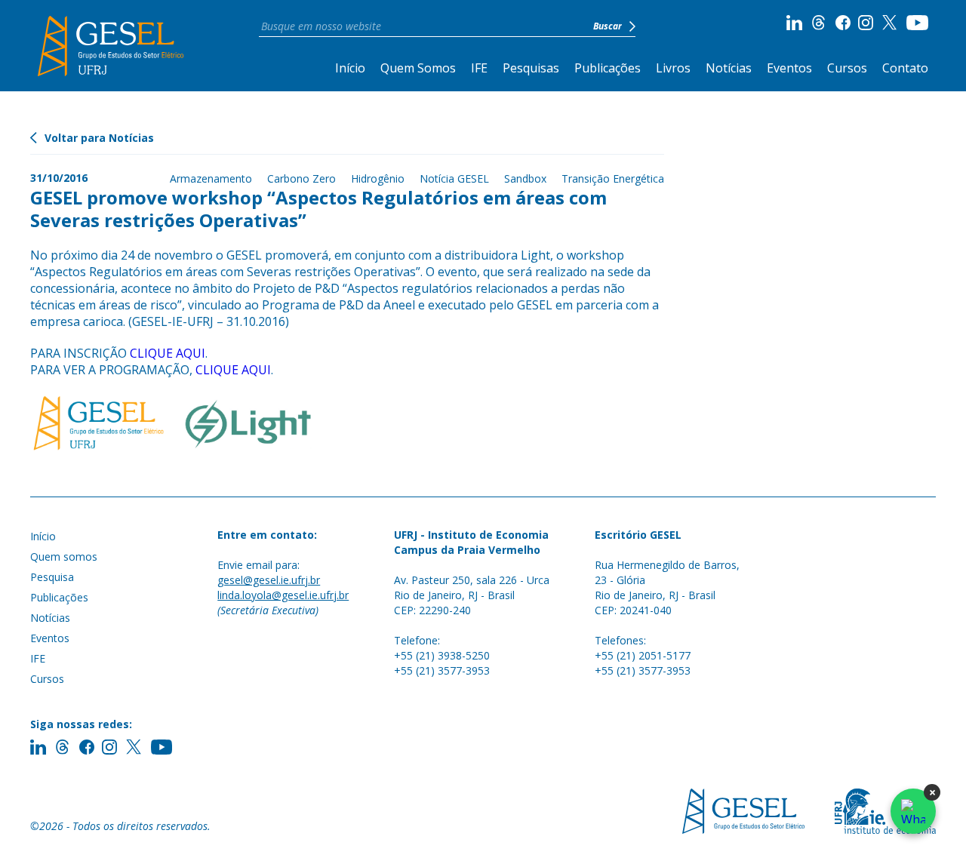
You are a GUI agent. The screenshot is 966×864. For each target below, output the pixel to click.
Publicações (607, 68)
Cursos (847, 68)
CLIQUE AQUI (167, 353)
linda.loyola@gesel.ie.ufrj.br (283, 595)
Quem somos (63, 556)
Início (350, 68)
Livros (673, 68)
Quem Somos (418, 68)
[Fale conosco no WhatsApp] (913, 811)
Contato (905, 68)
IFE (479, 68)
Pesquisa (52, 577)
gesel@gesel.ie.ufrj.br (268, 580)
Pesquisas (531, 68)
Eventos (789, 68)
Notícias (729, 68)
